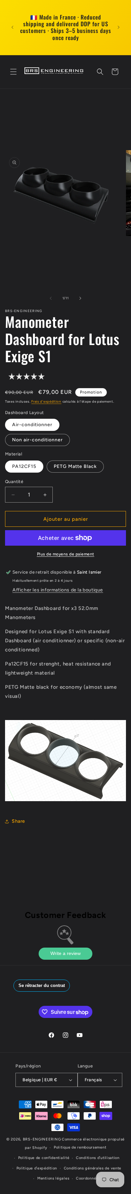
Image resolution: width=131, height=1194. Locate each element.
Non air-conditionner (37, 440)
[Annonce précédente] (12, 27)
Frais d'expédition (46, 401)
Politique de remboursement (80, 1147)
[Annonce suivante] (118, 27)
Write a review (65, 953)
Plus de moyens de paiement (65, 554)
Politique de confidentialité (44, 1158)
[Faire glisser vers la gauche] (50, 298)
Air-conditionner (32, 425)
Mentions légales (53, 1178)
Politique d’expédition (36, 1168)
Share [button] (18, 821)
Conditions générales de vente (92, 1168)
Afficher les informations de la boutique (57, 590)
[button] (13, 71)
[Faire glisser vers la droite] (80, 298)
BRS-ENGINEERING (42, 1139)
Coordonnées (88, 1178)
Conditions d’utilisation (98, 1158)
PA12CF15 (24, 466)
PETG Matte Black (75, 466)
